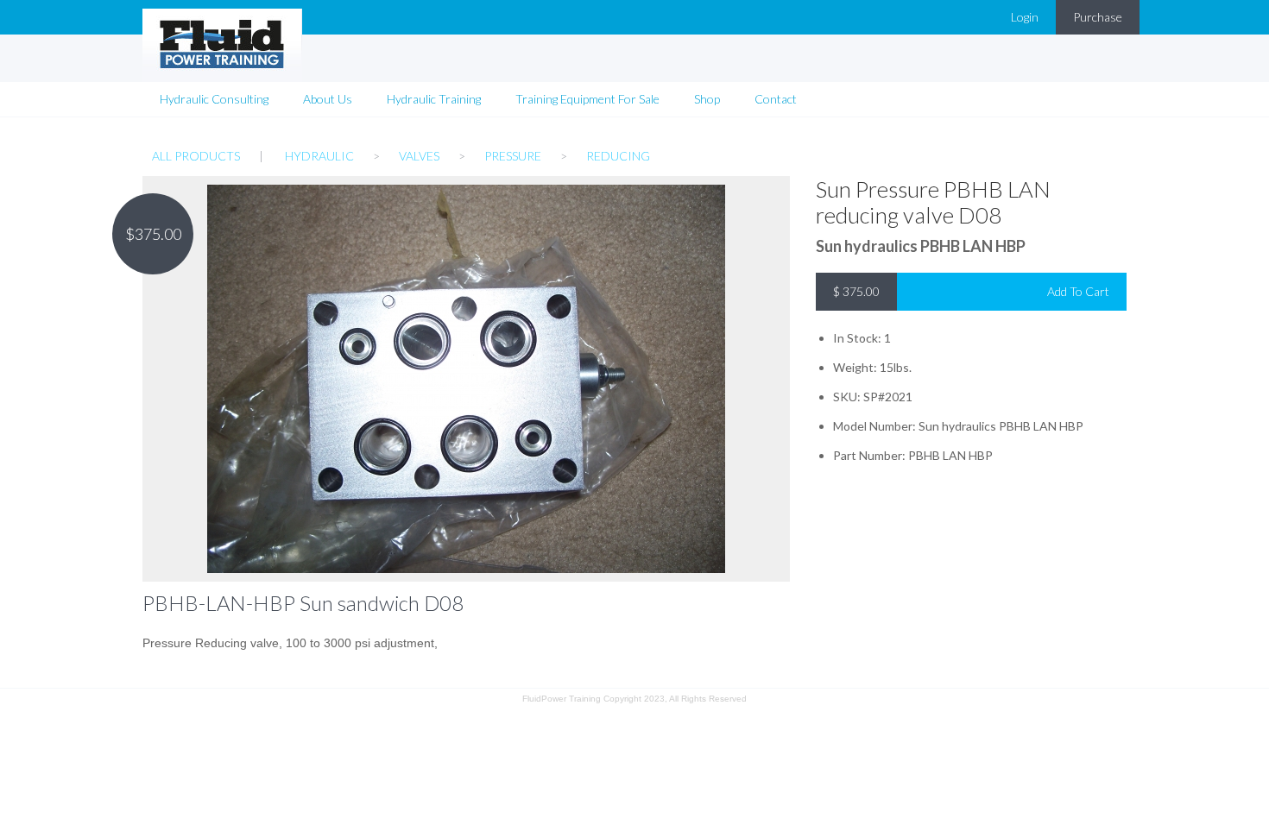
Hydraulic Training (434, 98)
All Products (196, 155)
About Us (327, 98)
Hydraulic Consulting (214, 98)
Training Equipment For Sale (587, 98)
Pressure (512, 155)
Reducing (618, 155)
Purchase (1097, 16)
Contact (775, 98)
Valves (419, 155)
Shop (707, 98)
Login (1025, 16)
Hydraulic (319, 155)
